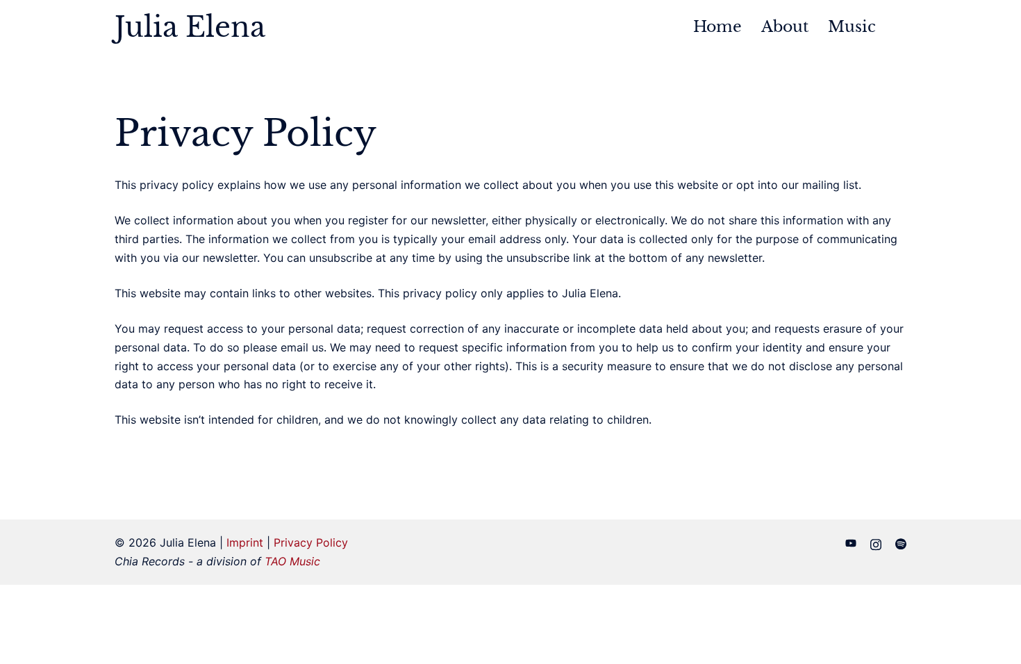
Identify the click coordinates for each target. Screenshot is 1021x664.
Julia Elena (190, 27)
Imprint (244, 542)
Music (852, 26)
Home (717, 26)
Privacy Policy (311, 542)
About (784, 26)
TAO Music (292, 561)
